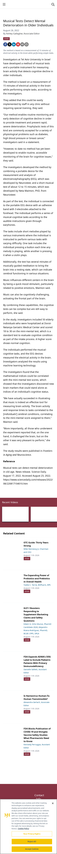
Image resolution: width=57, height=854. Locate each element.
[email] (22, 44)
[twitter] (9, 44)
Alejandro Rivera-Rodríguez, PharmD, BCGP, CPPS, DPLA (36, 630)
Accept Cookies (31, 849)
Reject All (32, 841)
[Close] (53, 803)
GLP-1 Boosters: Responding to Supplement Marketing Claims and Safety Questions (36, 614)
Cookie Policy (23, 828)
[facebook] (5, 44)
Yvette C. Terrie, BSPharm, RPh (37, 585)
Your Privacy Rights (31, 834)
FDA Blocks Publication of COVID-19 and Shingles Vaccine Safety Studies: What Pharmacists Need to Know (37, 735)
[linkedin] (14, 44)
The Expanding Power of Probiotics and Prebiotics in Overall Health (37, 578)
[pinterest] (18, 44)
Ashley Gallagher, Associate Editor (23, 33)
